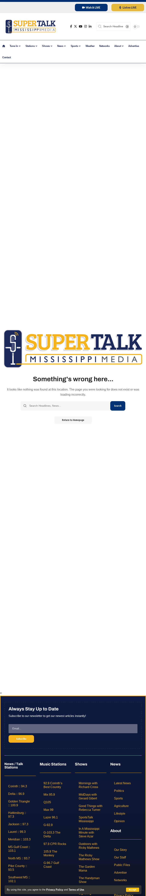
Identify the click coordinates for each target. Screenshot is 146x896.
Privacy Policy (54, 889)
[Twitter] (75, 26)
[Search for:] (68, 406)
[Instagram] (85, 26)
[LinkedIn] (90, 26)
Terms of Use (76, 889)
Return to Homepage (73, 420)
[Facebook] (71, 26)
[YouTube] (80, 26)
